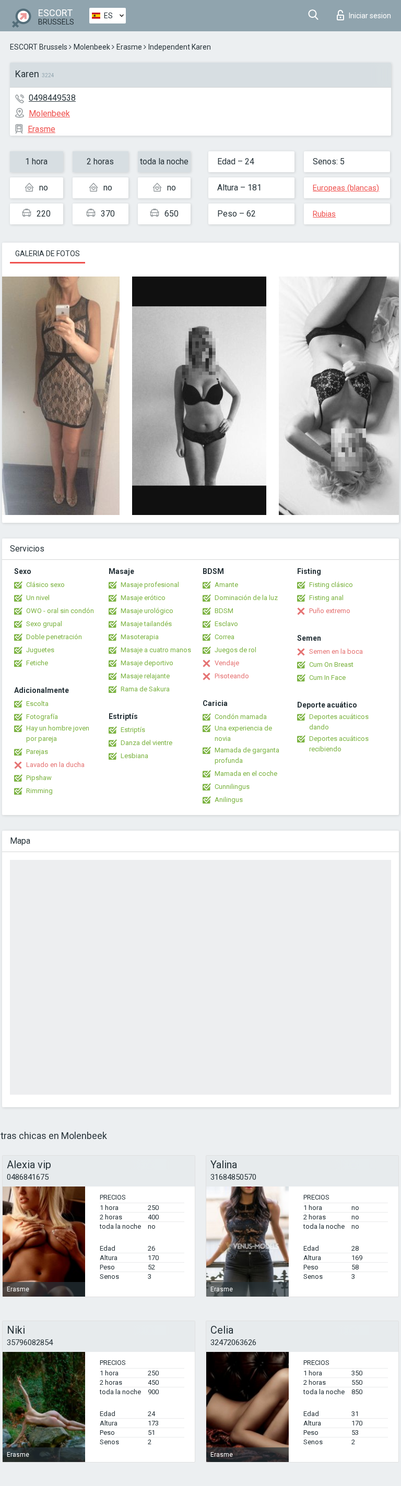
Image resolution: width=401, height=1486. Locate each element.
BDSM (224, 611)
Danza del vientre (146, 743)
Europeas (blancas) (346, 188)
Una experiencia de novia (243, 733)
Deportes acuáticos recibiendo (339, 744)
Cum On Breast (331, 664)
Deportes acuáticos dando (339, 722)
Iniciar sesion (370, 15)
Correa (224, 637)
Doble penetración (54, 637)
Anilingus (229, 800)
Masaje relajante (145, 676)
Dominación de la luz (246, 598)
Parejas (37, 752)
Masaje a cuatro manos (156, 650)
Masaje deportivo (147, 663)
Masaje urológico (147, 611)
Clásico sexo (45, 585)
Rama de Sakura (145, 689)
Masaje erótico (143, 598)
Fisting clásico (331, 585)
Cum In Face (327, 677)
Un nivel (38, 598)
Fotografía (42, 717)
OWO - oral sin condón (60, 611)
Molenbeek (92, 47)
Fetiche (37, 663)
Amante (226, 585)
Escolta (37, 704)
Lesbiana (134, 756)
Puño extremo (329, 611)
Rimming (39, 791)
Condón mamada (241, 717)
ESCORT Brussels (38, 47)
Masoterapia (140, 637)
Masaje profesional (150, 585)
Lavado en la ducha (55, 765)
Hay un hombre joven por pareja (57, 733)
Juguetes (40, 650)
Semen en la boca (336, 651)
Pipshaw (39, 778)
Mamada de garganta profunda (247, 755)
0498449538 (52, 98)
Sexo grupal (44, 624)
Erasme (129, 47)
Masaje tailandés (146, 624)
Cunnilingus (232, 786)
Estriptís (133, 730)
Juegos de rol (235, 650)
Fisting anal (326, 598)
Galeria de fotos (47, 253)
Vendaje (227, 663)
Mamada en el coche (246, 773)
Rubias (324, 214)
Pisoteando (232, 676)
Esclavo (226, 624)
